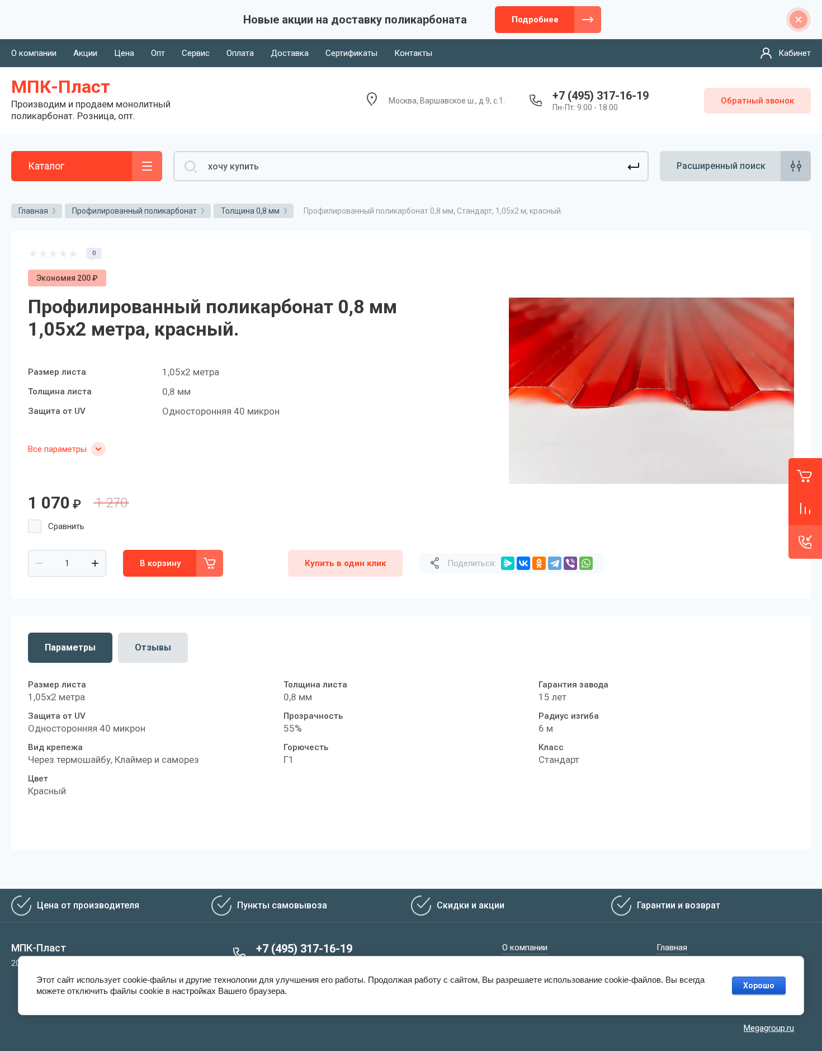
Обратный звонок (757, 101)
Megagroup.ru (769, 1028)
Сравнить (66, 526)
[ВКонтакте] (523, 563)
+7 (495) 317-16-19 (600, 95)
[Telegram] (554, 563)
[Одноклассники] (539, 563)
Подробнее (535, 20)
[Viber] (570, 563)
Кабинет (794, 53)
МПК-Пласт (60, 86)
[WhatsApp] (586, 563)
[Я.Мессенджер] (507, 563)
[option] (651, 390)
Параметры (70, 647)
